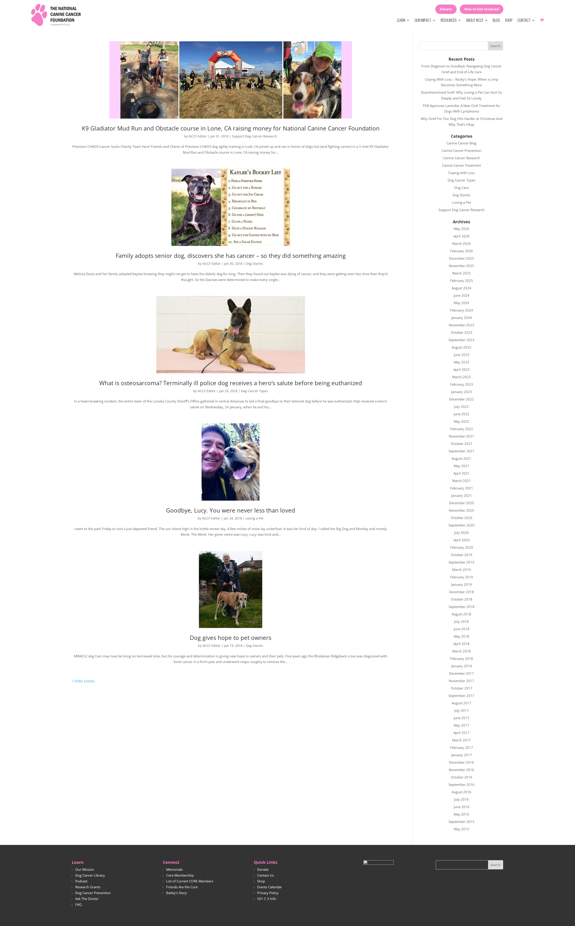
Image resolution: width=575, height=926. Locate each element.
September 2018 (461, 606)
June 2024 (461, 295)
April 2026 (461, 236)
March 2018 (461, 651)
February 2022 (461, 429)
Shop (509, 20)
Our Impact (423, 20)
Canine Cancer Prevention (461, 150)
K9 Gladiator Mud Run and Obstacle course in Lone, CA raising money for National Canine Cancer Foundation (231, 128)
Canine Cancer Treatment (461, 165)
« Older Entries (83, 681)
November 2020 (461, 510)
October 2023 (461, 332)
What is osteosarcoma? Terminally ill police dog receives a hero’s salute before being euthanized (230, 383)
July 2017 (461, 710)
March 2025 (461, 273)
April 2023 (461, 369)
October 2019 (461, 555)
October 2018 (461, 599)
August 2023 (461, 347)
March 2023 (461, 377)
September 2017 (461, 695)
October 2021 (461, 443)
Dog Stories (254, 263)
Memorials (174, 869)
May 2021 (461, 466)
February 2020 (461, 547)
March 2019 (461, 569)
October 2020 (461, 517)
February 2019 (461, 577)
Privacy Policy (268, 893)
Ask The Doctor (87, 898)
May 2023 (461, 362)
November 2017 (461, 680)
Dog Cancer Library (90, 875)
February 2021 (461, 488)
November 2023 (461, 325)
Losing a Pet (254, 518)
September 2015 (461, 821)
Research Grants (87, 887)
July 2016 (461, 799)
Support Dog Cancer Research (254, 136)
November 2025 (461, 265)
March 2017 (461, 740)
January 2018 (461, 666)
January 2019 (461, 584)
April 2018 (461, 643)
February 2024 (461, 310)
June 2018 (461, 629)
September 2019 (461, 562)
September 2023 (461, 340)
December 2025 (461, 258)
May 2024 (461, 303)
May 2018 (461, 636)
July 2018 (461, 621)
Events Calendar (269, 887)
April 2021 (461, 473)
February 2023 (461, 384)
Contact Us (265, 875)
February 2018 (461, 658)
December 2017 (461, 673)
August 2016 (461, 792)
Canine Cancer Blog (461, 143)
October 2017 (461, 688)
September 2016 (461, 784)
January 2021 (461, 495)
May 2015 (461, 829)
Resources (449, 20)
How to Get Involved (481, 9)
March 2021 (461, 480)
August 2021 (461, 458)
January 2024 (461, 317)
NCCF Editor (198, 136)
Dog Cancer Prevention (93, 893)
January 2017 (461, 755)
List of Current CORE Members (189, 881)
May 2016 (461, 814)
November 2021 (461, 436)
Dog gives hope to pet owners (230, 638)
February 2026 (461, 251)
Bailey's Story (176, 893)
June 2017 (461, 718)
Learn (401, 20)
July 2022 (461, 406)
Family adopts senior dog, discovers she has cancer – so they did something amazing (231, 256)
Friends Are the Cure (182, 887)
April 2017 (461, 732)
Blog (496, 20)
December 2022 (461, 399)
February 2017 (461, 747)
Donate (446, 9)
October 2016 (461, 777)
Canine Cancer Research (461, 158)
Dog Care (461, 187)
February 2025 (461, 280)
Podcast (81, 881)
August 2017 (461, 703)
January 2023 (461, 391)
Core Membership (180, 875)
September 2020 (461, 525)
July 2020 (461, 532)
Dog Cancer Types (254, 391)
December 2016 (461, 762)
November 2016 (461, 769)
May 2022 (461, 421)
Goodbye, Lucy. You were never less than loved (230, 510)
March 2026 (461, 243)
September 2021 (461, 451)
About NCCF (474, 20)
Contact (524, 20)
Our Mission (84, 869)
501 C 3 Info (266, 898)
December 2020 (461, 503)
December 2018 (461, 592)
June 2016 (461, 806)
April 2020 (461, 540)
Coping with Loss (461, 172)
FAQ (78, 904)
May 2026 (461, 228)
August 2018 (461, 614)
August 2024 (461, 288)
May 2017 (461, 725)
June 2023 (461, 354)
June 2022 (461, 414)
